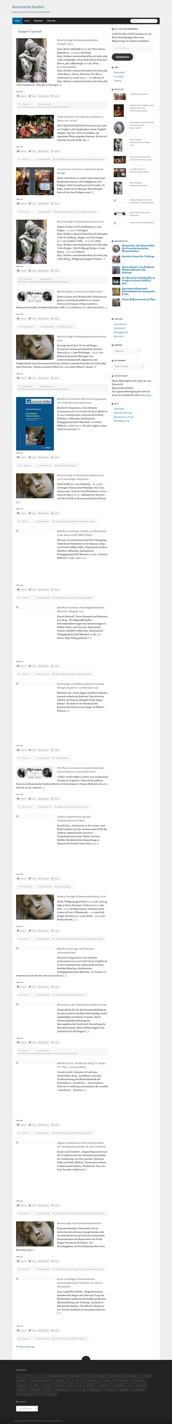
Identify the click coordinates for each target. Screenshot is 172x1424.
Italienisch (40, 107)
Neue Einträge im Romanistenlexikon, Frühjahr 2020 (140, 142)
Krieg (79, 1385)
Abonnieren (122, 57)
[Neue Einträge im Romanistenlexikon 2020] (31, 241)
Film (69, 1380)
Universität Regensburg (24, 1394)
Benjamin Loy (89, 1376)
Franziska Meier (106, 1380)
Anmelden (119, 408)
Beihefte (63, 327)
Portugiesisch (57, 107)
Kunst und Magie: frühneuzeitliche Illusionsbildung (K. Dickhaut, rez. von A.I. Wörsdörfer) (80, 1283)
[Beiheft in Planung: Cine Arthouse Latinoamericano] (35, 960)
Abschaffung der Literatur (55, 1376)
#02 (25, 1376)
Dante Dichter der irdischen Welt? (142, 223)
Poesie (83, 1390)
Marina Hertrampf (140, 1385)
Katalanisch (48, 107)
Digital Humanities (130, 1376)
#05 (43, 1376)
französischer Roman (138, 1380)
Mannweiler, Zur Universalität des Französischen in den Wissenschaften (142, 125)
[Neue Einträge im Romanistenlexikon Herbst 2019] (35, 347)
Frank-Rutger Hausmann (90, 1380)
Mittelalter (48, 1390)
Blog (27, 21)
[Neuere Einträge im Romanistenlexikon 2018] (35, 907)
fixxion (77, 1380)
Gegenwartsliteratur (23, 1385)
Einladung (145, 395)
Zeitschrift (73, 1053)
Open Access (74, 1390)
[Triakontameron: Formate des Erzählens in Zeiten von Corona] (35, 126)
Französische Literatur (121, 1380)
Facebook (119, 76)
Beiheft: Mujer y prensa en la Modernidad (79, 291)
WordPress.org (121, 421)
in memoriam (60, 1385)
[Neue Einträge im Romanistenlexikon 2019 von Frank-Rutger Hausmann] (35, 485)
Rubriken (38, 21)
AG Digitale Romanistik (74, 1376)
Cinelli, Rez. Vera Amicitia (139, 94)
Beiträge (24, 107)
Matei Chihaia (22, 1390)
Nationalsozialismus (61, 1390)
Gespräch (35, 1385)
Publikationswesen (95, 1390)
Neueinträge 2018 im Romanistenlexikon (79, 1223)
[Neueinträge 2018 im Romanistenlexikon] (35, 1233)
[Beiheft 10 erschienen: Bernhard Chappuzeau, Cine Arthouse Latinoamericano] (35, 423)
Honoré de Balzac (47, 1385)
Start (17, 21)
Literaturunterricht (103, 1385)
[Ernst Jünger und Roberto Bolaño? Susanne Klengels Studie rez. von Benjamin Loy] (35, 712)
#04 (37, 1376)
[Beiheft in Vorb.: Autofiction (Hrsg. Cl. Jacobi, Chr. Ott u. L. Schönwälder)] (35, 1089)
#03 (31, 1376)
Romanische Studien (28, 7)
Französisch (31, 107)
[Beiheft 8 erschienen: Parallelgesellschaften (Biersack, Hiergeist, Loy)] (35, 632)
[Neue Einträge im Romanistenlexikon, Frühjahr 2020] (31, 60)
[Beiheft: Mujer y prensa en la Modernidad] (35, 295)
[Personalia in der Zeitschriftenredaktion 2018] (35, 1016)
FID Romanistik (59, 1380)
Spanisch (66, 107)
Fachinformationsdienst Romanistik (40, 1380)
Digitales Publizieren (115, 1376)
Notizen (84, 159)
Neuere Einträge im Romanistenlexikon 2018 (81, 896)
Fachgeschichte (22, 1380)
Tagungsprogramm (138, 1390)
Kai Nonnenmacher (44, 104)
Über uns (51, 21)
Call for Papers (76, 807)
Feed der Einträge (123, 412)
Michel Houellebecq (35, 1390)
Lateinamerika (89, 1385)
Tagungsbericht (123, 1390)
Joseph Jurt (71, 1385)
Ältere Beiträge (27, 1346)
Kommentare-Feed (123, 417)
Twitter (118, 80)
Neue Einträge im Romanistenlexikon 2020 (80, 221)
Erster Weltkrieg (145, 1376)
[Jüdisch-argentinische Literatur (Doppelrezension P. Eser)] (35, 843)
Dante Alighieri (101, 1376)
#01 (19, 1376)
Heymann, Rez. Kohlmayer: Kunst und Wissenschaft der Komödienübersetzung (142, 108)
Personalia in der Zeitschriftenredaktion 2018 (81, 1004)
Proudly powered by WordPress (25, 1421)
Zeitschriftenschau (50, 1394)
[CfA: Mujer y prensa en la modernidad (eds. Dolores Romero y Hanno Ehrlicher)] (35, 772)
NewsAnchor (49, 1421)
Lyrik (129, 1385)
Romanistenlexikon (109, 1390)
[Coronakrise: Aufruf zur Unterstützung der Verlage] (35, 181)
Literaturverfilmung (118, 1385)
